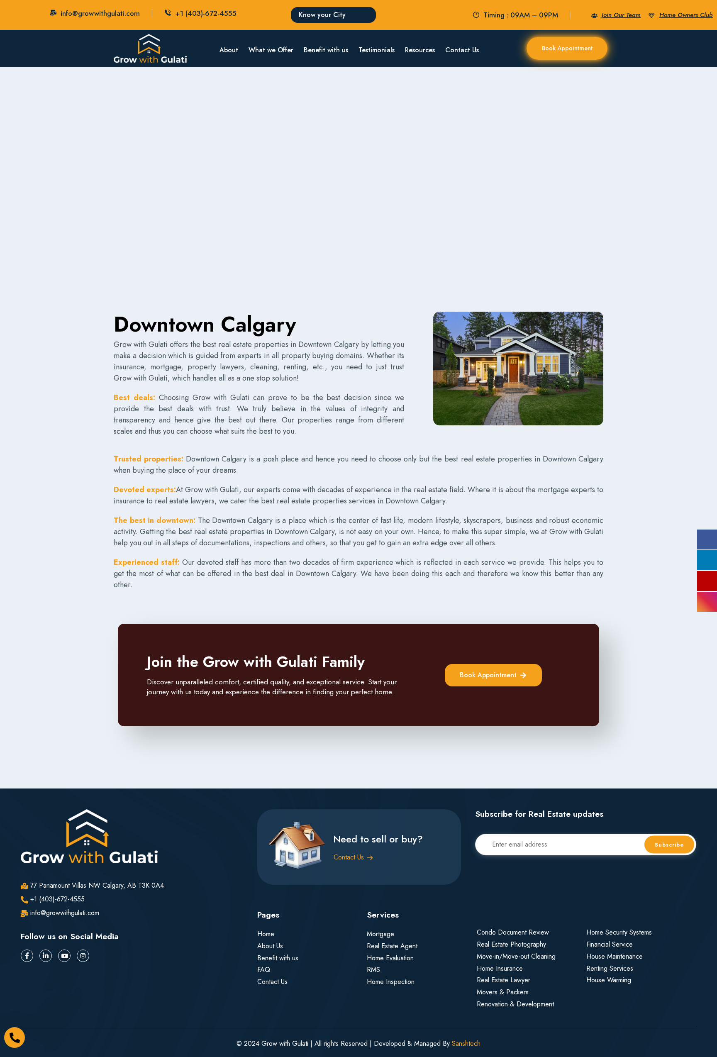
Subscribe (669, 845)
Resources (420, 50)
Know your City (322, 15)
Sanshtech (466, 1043)
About (228, 50)
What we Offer (271, 50)
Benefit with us (326, 50)
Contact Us (462, 50)
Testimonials (376, 50)
